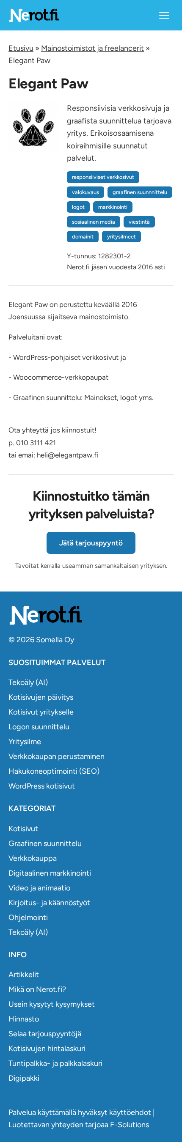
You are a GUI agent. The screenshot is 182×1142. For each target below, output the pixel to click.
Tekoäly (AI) (28, 682)
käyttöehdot (130, 1112)
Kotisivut (23, 828)
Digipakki (23, 1078)
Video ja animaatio (39, 888)
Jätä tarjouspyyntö (91, 543)
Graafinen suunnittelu (45, 843)
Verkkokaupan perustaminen (56, 756)
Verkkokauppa (32, 858)
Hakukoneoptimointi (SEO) (53, 771)
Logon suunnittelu (38, 726)
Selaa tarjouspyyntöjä (44, 1033)
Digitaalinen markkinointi (49, 873)
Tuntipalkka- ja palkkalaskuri (55, 1063)
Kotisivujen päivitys (40, 697)
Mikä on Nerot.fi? (37, 989)
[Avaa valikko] (164, 15)
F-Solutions (129, 1124)
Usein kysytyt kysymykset (51, 1004)
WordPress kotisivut (41, 786)
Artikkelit (23, 974)
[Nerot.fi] (91, 615)
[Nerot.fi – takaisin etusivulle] (33, 15)
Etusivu (20, 48)
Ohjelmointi (28, 917)
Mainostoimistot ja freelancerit (92, 48)
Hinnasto (23, 1019)
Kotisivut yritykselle (41, 712)
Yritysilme (24, 741)
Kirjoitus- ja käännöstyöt (49, 902)
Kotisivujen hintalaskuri (46, 1048)
